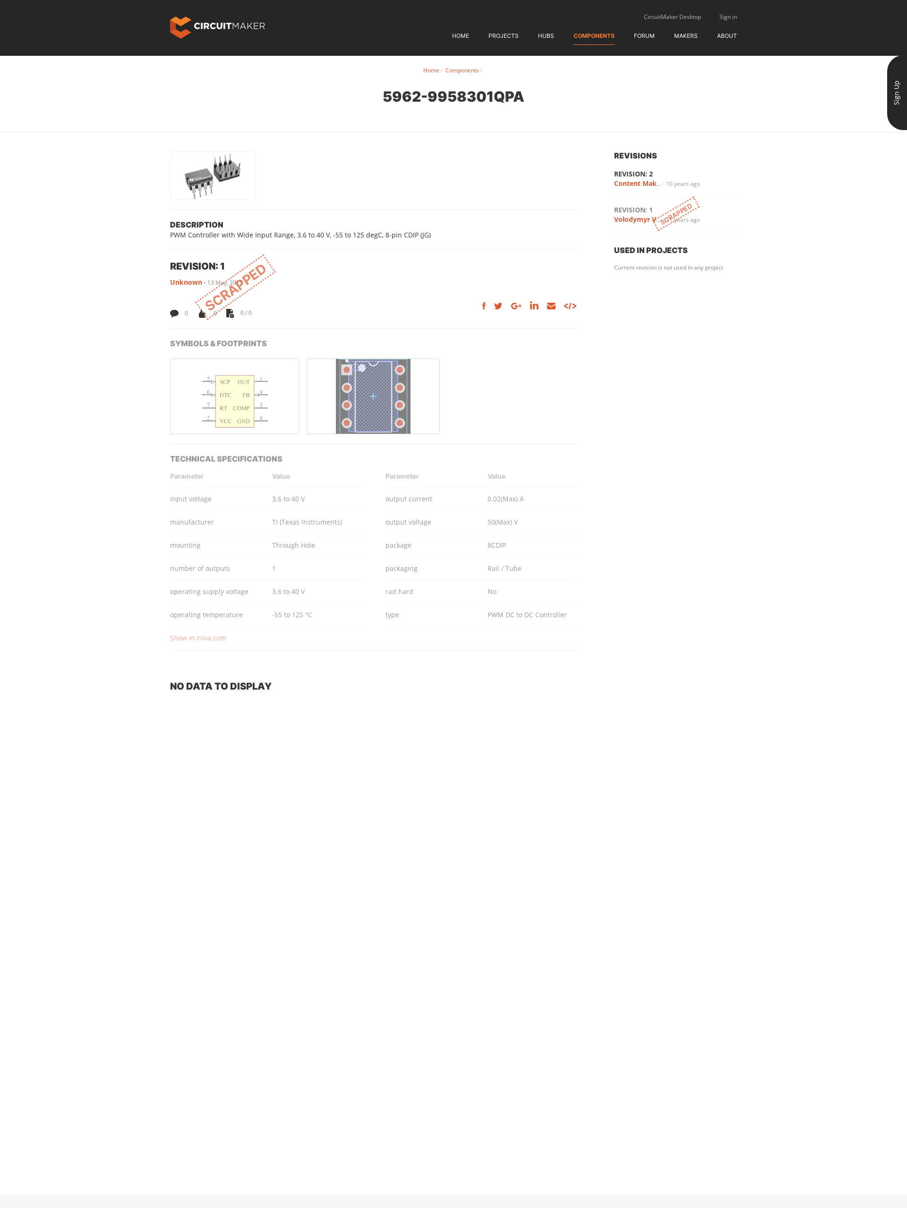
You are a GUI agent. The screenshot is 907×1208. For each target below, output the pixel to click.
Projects (503, 36)
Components (594, 36)
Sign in (728, 17)
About (727, 36)
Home (460, 36)
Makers (686, 36)
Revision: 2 (633, 173)
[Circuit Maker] (217, 26)
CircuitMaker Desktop (672, 17)
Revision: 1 (633, 209)
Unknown (186, 282)
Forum (644, 36)
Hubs (546, 36)
